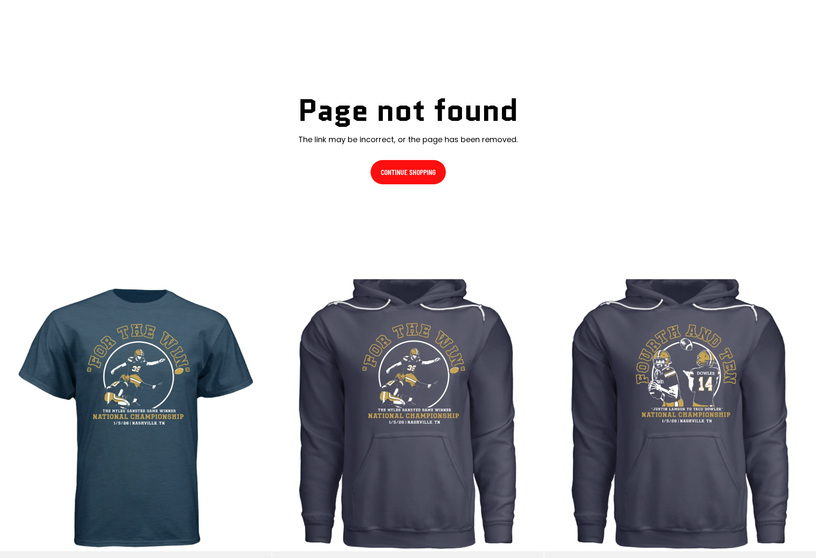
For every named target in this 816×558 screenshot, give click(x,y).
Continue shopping (408, 172)
